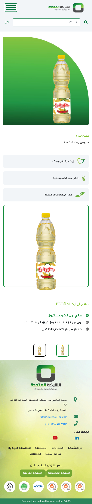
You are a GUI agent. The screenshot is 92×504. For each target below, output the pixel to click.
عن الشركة (75, 448)
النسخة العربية (32, 472)
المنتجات (41, 448)
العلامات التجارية (19, 448)
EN (7, 22)
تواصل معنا (53, 453)
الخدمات (57, 448)
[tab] (62, 350)
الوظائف (35, 453)
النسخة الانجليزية (59, 472)
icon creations (56, 501)
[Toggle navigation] (11, 7)
